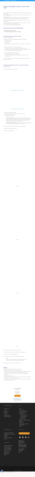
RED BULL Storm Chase (7, 450)
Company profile (6, 408)
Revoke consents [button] (22, 417)
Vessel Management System (8, 437)
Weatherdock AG (19, 470)
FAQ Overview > (17, 399)
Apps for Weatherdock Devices (8, 445)
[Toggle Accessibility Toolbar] (2, 471)
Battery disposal (21, 422)
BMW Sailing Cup (6, 452)
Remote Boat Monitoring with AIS (9, 432)
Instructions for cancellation (23, 411)
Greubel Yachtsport (7, 453)
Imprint (20, 408)
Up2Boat (5, 454)
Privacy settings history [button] (23, 416)
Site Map (20, 426)
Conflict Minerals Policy (7, 416)
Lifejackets (5, 436)
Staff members (6, 411)
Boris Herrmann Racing (7, 449)
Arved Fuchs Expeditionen (8, 448)
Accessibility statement (22, 418)
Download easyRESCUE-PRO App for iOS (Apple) (17, 90)
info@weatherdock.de (23, 446)
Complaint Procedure (7, 415)
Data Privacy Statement (22, 412)
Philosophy (5, 412)
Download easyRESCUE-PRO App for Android (17, 108)
